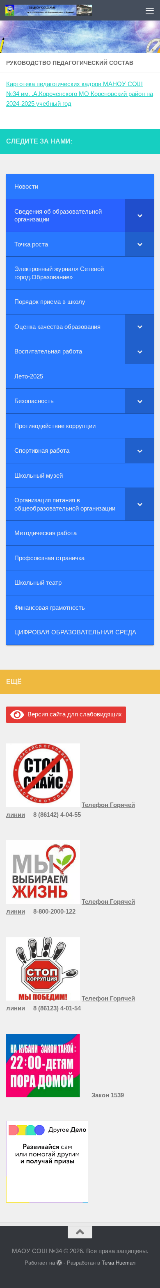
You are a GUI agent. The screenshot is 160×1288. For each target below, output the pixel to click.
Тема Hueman (118, 1263)
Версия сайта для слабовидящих (73, 714)
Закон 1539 (107, 1095)
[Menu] (149, 10)
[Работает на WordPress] (59, 1262)
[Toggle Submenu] (139, 215)
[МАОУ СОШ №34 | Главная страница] (63, 10)
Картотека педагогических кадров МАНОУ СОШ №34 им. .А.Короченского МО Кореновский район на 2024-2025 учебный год (79, 93)
